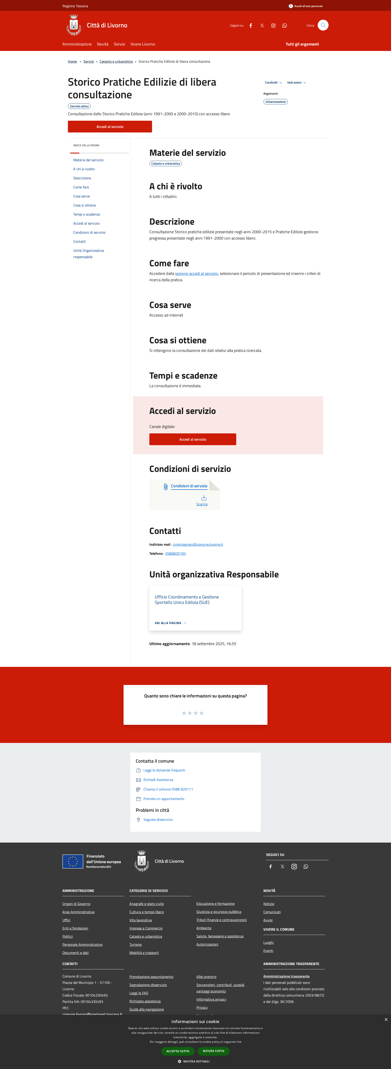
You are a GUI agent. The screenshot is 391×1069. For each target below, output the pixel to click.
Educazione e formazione (215, 903)
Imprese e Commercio (145, 928)
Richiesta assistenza (145, 1001)
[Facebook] (248, 25)
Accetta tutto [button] (178, 1051)
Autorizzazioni (207, 944)
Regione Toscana (75, 6)
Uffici (66, 920)
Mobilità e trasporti (144, 952)
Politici (67, 936)
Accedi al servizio (110, 126)
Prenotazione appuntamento (151, 976)
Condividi (271, 82)
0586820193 (175, 553)
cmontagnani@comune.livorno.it (198, 544)
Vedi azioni (294, 82)
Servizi (88, 61)
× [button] (386, 1019)
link (239, 1042)
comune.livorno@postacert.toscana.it (92, 1014)
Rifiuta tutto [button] (213, 1051)
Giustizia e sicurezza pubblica (218, 911)
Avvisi (268, 920)
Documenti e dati (75, 952)
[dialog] (195, 1042)
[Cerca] (323, 25)
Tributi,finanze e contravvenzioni (221, 919)
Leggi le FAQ (138, 993)
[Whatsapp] (282, 25)
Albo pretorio (206, 976)
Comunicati (272, 912)
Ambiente (203, 928)
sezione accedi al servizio (196, 273)
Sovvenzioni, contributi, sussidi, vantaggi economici (220, 988)
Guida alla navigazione (146, 1009)
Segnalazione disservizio (148, 984)
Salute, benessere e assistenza (219, 936)
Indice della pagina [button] (86, 145)
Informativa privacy (211, 999)
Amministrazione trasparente (286, 976)
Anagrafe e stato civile (146, 903)
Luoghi (268, 942)
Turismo (135, 944)
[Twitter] (260, 25)
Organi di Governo (76, 903)
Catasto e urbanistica (116, 61)
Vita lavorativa (140, 920)
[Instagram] (271, 25)
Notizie (268, 903)
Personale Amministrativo (82, 944)
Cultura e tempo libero (146, 912)
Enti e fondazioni (75, 928)
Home (72, 61)
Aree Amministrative (78, 912)
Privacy (202, 1007)
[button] (195, 1061)
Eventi (268, 950)
